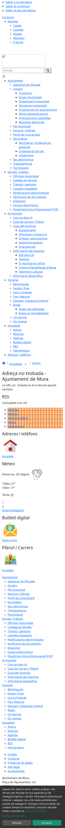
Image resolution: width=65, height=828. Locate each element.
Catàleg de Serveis (20, 627)
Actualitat (16, 364)
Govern (12, 585)
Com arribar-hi (17, 664)
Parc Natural (16, 702)
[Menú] (4, 76)
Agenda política (18, 418)
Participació (15, 615)
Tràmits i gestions (19, 631)
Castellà (18, 30)
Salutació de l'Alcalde (21, 581)
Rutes (11, 710)
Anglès (17, 34)
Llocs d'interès (17, 698)
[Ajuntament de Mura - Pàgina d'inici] (23, 61)
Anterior (7, 510)
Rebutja (16, 822)
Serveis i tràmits (12, 619)
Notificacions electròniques (26, 639)
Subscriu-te (9, 540)
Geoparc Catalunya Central (25, 706)
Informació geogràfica (22, 681)
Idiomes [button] (13, 21)
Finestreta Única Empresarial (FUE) (30, 656)
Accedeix (8, 456)
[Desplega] (25, 364)
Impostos (14, 648)
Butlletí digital (17, 739)
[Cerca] (48, 70)
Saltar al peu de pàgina (21, 10)
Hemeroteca (16, 747)
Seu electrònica (18, 606)
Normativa (14, 602)
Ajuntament (10, 577)
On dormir (14, 714)
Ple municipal (16, 590)
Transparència (17, 610)
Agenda (13, 414)
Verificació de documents (24, 644)
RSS (10, 743)
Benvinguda (15, 689)
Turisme (7, 685)
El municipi (9, 660)
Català (17, 26)
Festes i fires (16, 693)
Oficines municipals (20, 623)
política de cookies (35, 811)
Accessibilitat (16, 771)
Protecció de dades (20, 763)
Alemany (18, 38)
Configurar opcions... (14, 815)
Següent (18, 510)
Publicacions (16, 426)
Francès (18, 42)
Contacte (8, 17)
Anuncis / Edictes (19, 594)
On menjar (15, 718)
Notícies (13, 410)
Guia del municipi (19, 673)
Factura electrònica (20, 652)
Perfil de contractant (21, 598)
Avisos (36, 363)
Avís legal (14, 767)
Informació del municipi (23, 677)
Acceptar (47, 822)
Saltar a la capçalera (19, 2)
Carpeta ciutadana (20, 635)
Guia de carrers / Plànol (23, 669)
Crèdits (12, 754)
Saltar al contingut (18, 6)
